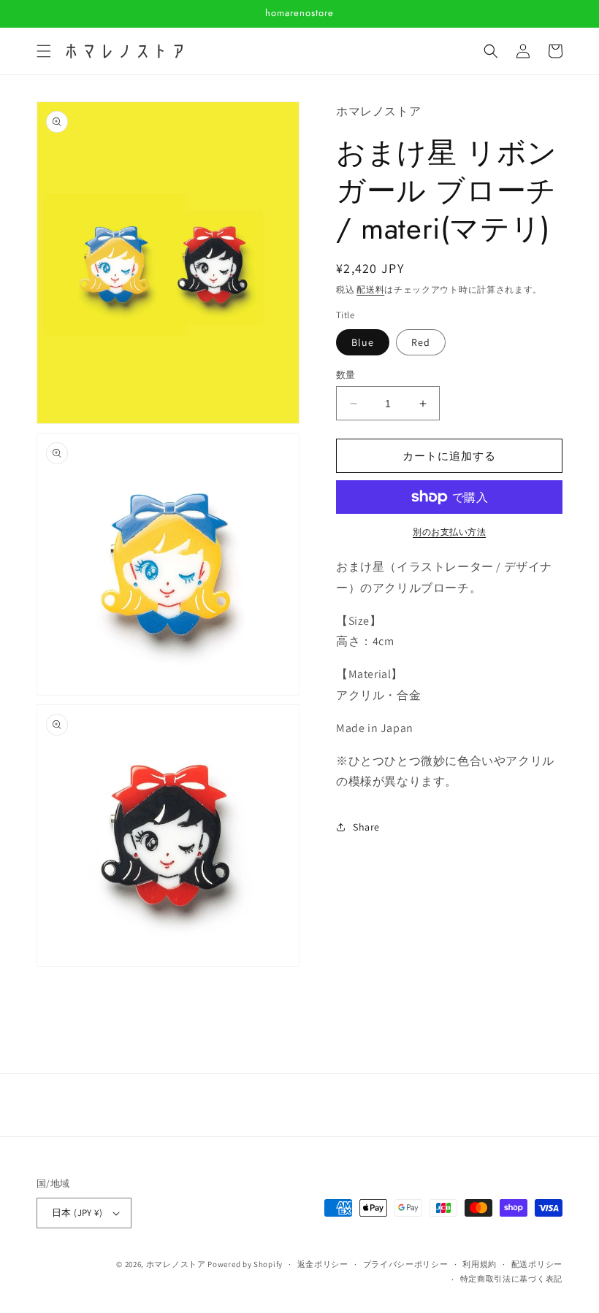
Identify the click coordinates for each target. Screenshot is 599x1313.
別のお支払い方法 (449, 531)
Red (420, 342)
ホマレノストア (176, 1264)
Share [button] (366, 826)
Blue (362, 342)
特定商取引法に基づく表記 (511, 1279)
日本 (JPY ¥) (77, 1212)
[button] (44, 51)
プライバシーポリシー (406, 1264)
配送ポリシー (536, 1264)
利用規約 (479, 1264)
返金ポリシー (322, 1264)
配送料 (370, 289)
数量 (346, 375)
